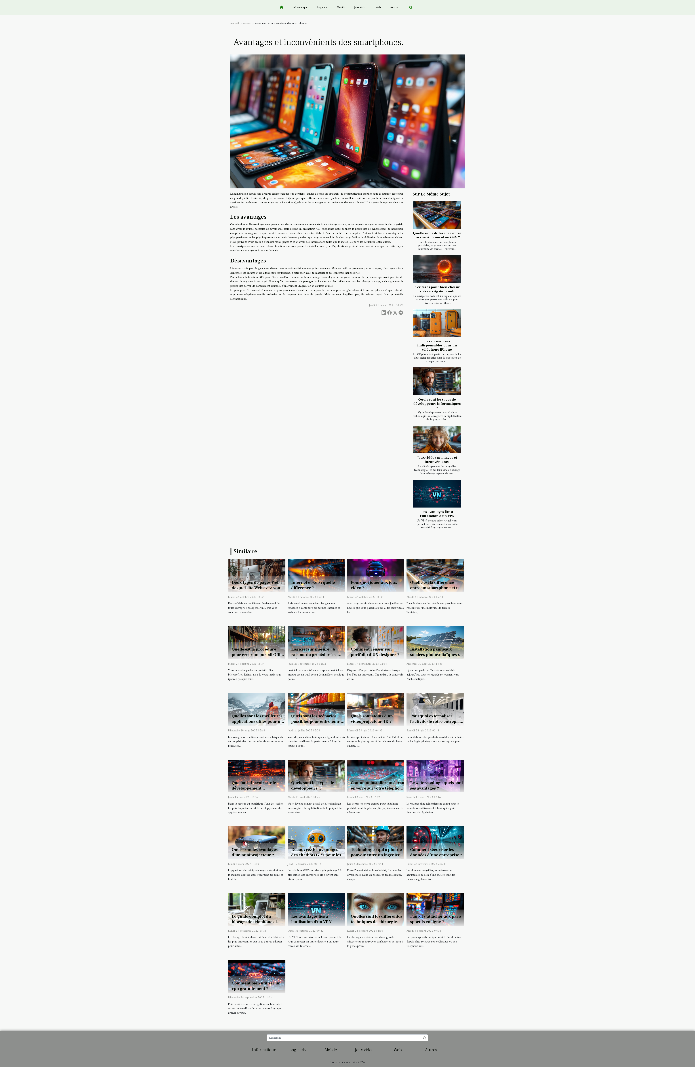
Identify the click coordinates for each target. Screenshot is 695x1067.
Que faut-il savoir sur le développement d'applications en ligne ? (255, 788)
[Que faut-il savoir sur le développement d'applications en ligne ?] (256, 775)
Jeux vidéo (360, 7)
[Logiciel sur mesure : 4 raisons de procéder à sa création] (316, 642)
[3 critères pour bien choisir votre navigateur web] (437, 269)
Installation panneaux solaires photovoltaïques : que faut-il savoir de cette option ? (434, 657)
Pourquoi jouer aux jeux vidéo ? (374, 585)
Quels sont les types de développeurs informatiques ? (437, 403)
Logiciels (322, 7)
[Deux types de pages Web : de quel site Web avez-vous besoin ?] (256, 575)
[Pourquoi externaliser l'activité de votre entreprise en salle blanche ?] (435, 709)
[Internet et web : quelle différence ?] (316, 575)
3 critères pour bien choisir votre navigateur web (437, 289)
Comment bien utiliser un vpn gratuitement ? (256, 985)
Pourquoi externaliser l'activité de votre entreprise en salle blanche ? (437, 721)
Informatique (300, 7)
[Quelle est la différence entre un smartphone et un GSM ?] (437, 215)
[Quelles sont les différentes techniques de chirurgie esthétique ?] (376, 909)
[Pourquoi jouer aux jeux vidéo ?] (376, 575)
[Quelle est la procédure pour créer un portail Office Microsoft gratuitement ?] (256, 642)
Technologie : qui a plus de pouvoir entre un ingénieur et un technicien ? (377, 855)
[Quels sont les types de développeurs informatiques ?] (437, 381)
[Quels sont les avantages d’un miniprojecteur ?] (256, 842)
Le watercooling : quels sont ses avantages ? (436, 785)
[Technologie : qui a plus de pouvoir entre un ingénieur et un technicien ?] (376, 842)
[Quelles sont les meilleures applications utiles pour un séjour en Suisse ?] (256, 709)
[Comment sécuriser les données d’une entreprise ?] (435, 842)
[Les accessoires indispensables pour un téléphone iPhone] (437, 323)
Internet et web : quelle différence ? (313, 585)
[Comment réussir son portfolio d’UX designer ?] (376, 642)
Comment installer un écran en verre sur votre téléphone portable (377, 788)
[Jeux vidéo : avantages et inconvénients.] (437, 439)
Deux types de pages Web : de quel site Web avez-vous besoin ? (257, 588)
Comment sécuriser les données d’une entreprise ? (436, 852)
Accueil (234, 23)
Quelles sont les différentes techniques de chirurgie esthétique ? (376, 922)
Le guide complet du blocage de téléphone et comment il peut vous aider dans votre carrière (257, 924)
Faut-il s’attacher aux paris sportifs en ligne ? (436, 919)
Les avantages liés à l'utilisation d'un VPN (437, 514)
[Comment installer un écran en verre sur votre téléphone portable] (376, 775)
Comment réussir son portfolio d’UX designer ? (375, 652)
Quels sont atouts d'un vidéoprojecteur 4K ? (372, 718)
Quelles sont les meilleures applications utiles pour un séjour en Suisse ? (257, 721)
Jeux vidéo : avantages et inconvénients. (437, 459)
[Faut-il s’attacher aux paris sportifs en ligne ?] (435, 909)
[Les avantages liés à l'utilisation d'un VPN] (437, 494)
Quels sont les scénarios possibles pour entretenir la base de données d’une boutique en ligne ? (317, 724)
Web (378, 7)
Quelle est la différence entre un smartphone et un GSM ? (437, 235)
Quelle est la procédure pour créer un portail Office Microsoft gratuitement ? (258, 655)
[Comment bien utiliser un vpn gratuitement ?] (256, 976)
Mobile (341, 7)
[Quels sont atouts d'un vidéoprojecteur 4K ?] (376, 709)
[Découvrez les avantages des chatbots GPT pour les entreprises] (316, 842)
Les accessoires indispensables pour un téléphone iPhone (437, 345)
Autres (394, 7)
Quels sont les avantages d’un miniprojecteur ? (255, 852)
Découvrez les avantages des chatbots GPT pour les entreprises (316, 855)
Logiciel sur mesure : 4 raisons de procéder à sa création (314, 655)
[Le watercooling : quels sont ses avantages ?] (435, 775)
